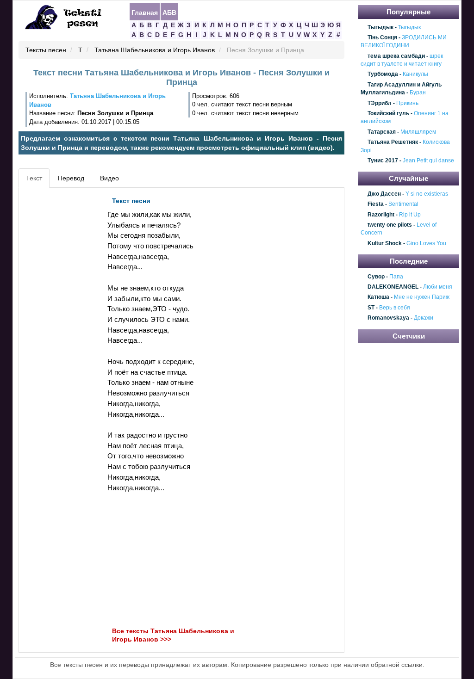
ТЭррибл (380, 103)
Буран (418, 92)
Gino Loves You (426, 243)
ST (371, 307)
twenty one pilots (390, 225)
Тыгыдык (380, 27)
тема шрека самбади (396, 56)
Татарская (382, 132)
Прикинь (407, 103)
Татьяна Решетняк (393, 142)
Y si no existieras (426, 194)
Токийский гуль (388, 113)
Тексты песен (45, 50)
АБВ (169, 12)
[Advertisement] (63, 331)
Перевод (71, 178)
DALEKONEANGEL (393, 287)
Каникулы (415, 74)
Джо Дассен (384, 194)
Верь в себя (394, 307)
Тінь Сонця (382, 37)
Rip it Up (410, 214)
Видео (109, 178)
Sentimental (403, 204)
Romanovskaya (388, 318)
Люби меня (437, 287)
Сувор (376, 276)
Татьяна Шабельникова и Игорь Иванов (154, 50)
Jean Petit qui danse (428, 160)
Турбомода (383, 74)
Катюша (378, 297)
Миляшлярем (418, 132)
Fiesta (376, 204)
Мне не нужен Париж (421, 297)
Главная (144, 12)
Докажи (423, 318)
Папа (396, 276)
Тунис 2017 (383, 160)
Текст (34, 178)
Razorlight (381, 214)
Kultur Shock (385, 243)
